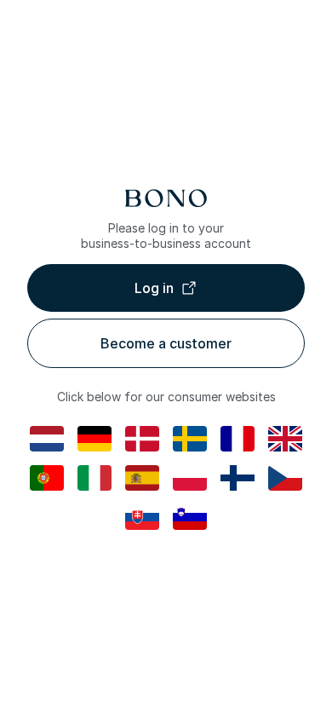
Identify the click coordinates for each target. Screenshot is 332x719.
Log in (154, 287)
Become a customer (166, 343)
